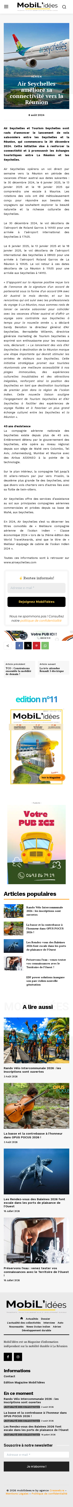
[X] (28, 645)
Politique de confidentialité (49, 1493)
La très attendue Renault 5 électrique (52, 670)
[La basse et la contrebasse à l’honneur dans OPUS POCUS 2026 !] (13, 928)
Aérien (36, 76)
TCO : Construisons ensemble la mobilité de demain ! (18, 671)
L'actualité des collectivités (22, 1407)
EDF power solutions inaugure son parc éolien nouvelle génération (45, 980)
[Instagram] (18, 1357)
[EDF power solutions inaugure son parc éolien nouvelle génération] (13, 981)
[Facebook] (19, 645)
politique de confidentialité (41, 620)
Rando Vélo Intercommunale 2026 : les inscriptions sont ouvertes (44, 911)
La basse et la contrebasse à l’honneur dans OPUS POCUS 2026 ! (45, 928)
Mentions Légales (17, 1493)
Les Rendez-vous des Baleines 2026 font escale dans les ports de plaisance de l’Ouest (46, 945)
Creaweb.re (57, 1490)
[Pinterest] (36, 645)
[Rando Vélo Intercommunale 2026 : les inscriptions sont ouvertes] (13, 911)
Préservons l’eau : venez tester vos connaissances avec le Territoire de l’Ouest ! (46, 963)
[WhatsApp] (45, 645)
